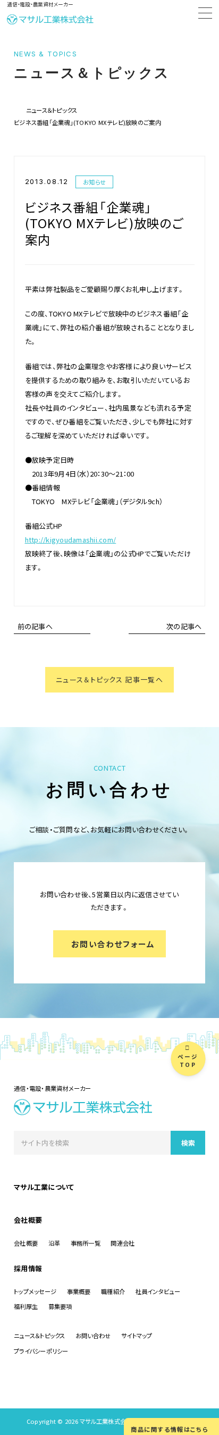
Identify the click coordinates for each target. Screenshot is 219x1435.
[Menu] (205, 15)
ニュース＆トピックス (52, 110)
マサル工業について (44, 1187)
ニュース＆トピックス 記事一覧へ (109, 679)
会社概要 (28, 1220)
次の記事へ (183, 626)
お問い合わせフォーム (113, 943)
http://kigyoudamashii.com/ (70, 540)
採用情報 (28, 1268)
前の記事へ (35, 626)
